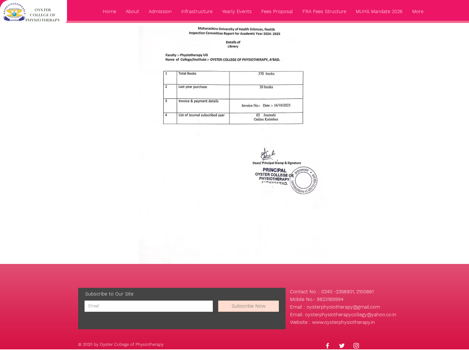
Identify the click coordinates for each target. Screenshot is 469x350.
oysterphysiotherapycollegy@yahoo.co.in (350, 314)
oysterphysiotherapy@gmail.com (343, 307)
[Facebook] (327, 345)
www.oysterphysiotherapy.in (343, 322)
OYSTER (42, 9)
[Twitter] (342, 345)
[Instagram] (356, 345)
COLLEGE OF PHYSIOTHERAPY (43, 17)
